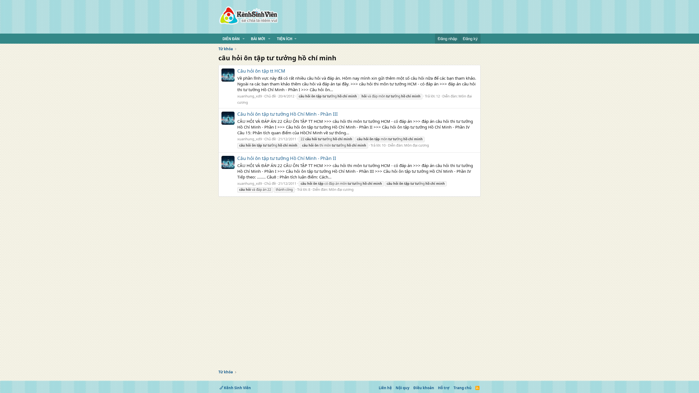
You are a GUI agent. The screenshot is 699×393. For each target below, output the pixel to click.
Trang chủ (463, 387)
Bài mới (258, 39)
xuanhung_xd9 (249, 96)
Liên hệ (385, 387)
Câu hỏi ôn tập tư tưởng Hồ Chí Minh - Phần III (287, 114)
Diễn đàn (231, 39)
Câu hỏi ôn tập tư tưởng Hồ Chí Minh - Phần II (286, 158)
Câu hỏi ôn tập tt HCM (261, 71)
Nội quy (402, 387)
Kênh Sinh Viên (237, 387)
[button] (243, 39)
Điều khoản (423, 387)
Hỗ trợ (443, 387)
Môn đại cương (416, 145)
